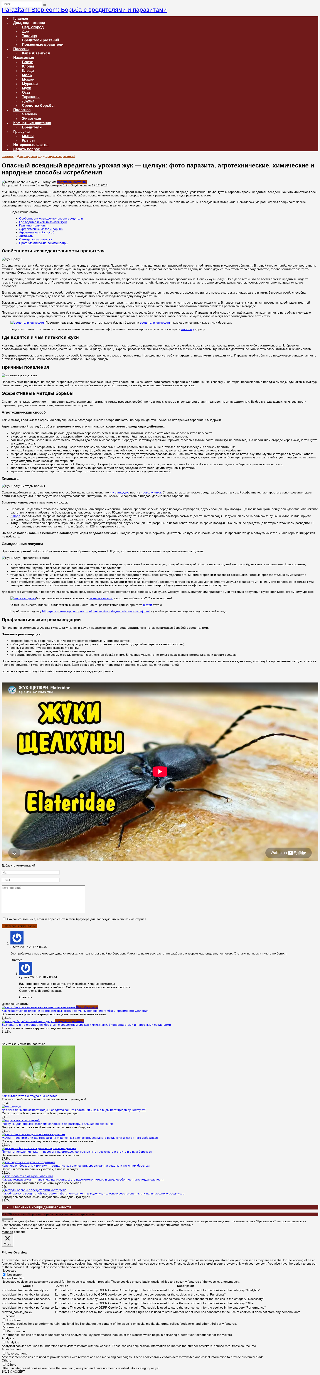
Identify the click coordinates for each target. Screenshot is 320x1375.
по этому (187, 329)
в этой (147, 604)
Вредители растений (72, 182)
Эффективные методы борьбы (41, 229)
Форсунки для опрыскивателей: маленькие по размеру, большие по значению (58, 1123)
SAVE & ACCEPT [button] (13, 1371)
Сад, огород (33, 27)
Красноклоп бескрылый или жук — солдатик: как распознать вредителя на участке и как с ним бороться (76, 1165)
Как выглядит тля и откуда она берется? (30, 1096)
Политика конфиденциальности (42, 1207)
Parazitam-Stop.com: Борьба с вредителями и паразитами (84, 9)
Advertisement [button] (12, 1349)
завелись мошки (101, 598)
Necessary (14, 1274)
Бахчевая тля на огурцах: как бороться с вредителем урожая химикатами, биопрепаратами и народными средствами (86, 1024)
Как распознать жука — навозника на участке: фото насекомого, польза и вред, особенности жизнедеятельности (82, 1179)
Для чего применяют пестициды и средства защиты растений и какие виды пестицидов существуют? (74, 1109)
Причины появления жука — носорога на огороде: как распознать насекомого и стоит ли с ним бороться (77, 1151)
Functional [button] (9, 1316)
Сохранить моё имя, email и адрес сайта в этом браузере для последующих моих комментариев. (77, 919)
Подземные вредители (42, 44)
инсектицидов (119, 492)
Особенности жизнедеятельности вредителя (51, 218)
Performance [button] (11, 1327)
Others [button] (6, 1360)
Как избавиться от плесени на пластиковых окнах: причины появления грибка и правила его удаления (75, 1010)
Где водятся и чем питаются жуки (43, 222)
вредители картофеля (156, 322)
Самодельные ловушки (35, 239)
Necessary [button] (9, 1270)
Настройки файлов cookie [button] (20, 1228)
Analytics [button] (8, 1338)
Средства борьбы (38, 105)
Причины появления (33, 225)
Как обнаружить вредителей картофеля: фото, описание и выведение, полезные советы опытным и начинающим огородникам (93, 1193)
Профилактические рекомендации (43, 243)
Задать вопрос (26, 149)
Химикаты (26, 236)
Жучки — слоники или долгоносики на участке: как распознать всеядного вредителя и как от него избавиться (80, 1137)
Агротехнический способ (36, 232)
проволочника (151, 492)
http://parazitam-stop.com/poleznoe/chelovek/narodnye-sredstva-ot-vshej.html (96, 611)
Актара (15, 516)
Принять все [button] (48, 1228)
